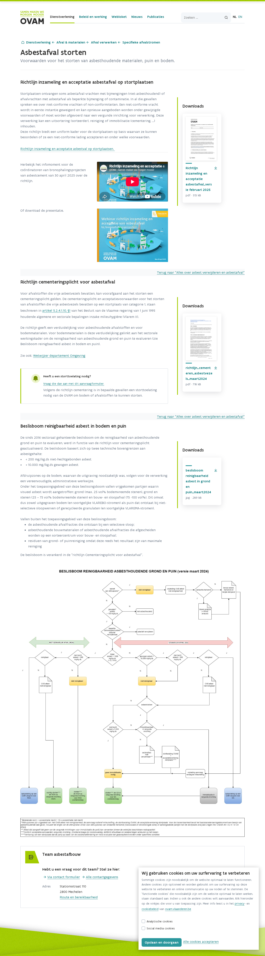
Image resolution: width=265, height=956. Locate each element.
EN (240, 17)
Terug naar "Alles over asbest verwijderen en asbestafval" (201, 272)
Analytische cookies (160, 921)
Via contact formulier (63, 877)
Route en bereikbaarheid (79, 897)
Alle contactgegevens (102, 877)
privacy (239, 903)
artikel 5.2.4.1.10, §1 (56, 310)
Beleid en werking (93, 17)
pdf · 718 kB (193, 384)
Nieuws (137, 17)
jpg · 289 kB (194, 497)
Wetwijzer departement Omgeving (59, 355)
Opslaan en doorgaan (161, 942)
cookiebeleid (150, 909)
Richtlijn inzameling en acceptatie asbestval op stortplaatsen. (67, 149)
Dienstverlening (62, 17)
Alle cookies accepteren (201, 941)
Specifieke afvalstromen (141, 42)
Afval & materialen (70, 42)
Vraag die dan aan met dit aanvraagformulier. (73, 383)
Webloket (119, 17)
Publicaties (155, 17)
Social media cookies (161, 928)
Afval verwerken (104, 42)
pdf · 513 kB (193, 195)
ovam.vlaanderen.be (178, 909)
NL (235, 17)
